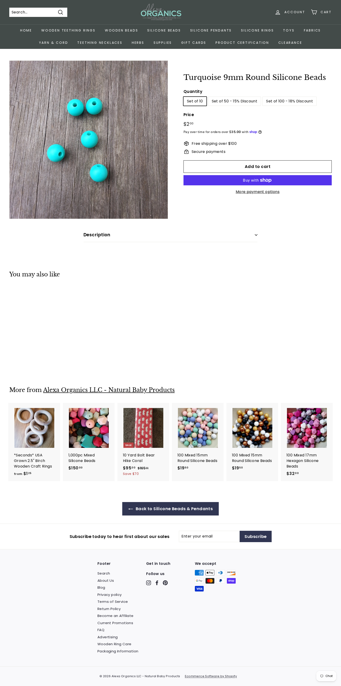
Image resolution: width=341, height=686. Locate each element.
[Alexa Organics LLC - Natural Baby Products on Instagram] (148, 582)
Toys (288, 30)
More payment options (258, 191)
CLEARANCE (290, 42)
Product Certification (242, 42)
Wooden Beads (121, 30)
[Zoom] (89, 140)
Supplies (163, 42)
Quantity (192, 91)
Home (26, 30)
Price (188, 114)
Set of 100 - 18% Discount (289, 101)
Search (103, 573)
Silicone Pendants (211, 30)
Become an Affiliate (115, 615)
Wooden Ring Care (114, 644)
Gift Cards (193, 42)
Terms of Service (112, 601)
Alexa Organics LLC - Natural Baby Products (109, 390)
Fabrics (312, 30)
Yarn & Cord (53, 42)
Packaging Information (117, 651)
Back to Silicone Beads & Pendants (174, 509)
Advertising (107, 637)
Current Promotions (115, 622)
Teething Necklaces (99, 42)
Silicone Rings (257, 30)
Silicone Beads (164, 30)
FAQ (100, 629)
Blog (101, 587)
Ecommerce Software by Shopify (211, 676)
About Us (105, 580)
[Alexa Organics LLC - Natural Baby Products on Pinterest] (165, 582)
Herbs (138, 42)
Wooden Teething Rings (68, 30)
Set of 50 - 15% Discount (234, 101)
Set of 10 (195, 101)
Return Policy (109, 608)
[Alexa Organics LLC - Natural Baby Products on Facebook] (156, 582)
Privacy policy (109, 594)
